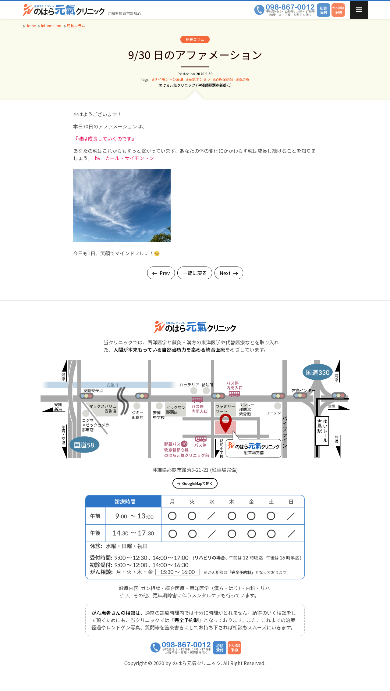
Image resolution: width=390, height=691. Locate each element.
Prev (165, 273)
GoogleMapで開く (197, 483)
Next (225, 273)
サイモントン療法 (168, 79)
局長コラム (195, 39)
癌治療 (243, 79)
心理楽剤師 (224, 79)
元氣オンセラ (199, 79)
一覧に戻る (195, 273)
